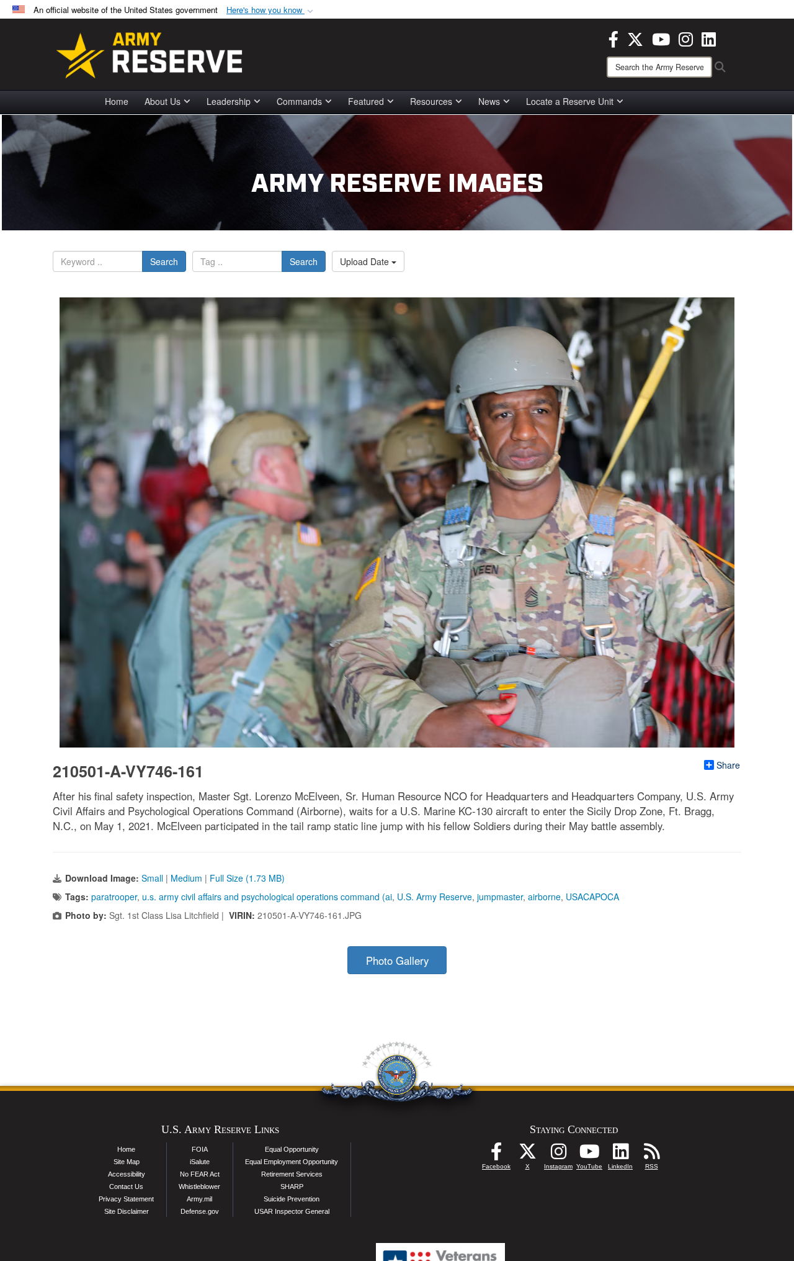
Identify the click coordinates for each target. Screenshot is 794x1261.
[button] (271, 10)
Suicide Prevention (291, 1199)
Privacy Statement (126, 1199)
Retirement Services (292, 1174)
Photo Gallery (397, 960)
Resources (431, 101)
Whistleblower (199, 1186)
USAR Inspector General (291, 1211)
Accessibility (126, 1174)
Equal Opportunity (292, 1149)
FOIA (200, 1149)
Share (728, 765)
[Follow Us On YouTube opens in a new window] (589, 1155)
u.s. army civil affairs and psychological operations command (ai (267, 896)
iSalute (200, 1161)
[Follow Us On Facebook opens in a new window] (496, 1155)
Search (164, 261)
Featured (366, 101)
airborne (544, 896)
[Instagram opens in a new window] (686, 38)
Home (116, 101)
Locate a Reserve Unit (569, 101)
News (489, 101)
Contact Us (126, 1186)
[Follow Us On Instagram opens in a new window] (558, 1155)
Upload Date (365, 261)
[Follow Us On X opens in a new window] (527, 1155)
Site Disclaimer (126, 1211)
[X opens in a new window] (635, 38)
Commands (299, 101)
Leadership (229, 101)
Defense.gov (200, 1211)
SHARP (291, 1186)
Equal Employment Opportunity (291, 1161)
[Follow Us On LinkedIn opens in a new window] (620, 1155)
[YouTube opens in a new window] (661, 38)
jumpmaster (500, 896)
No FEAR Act (200, 1174)
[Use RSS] (651, 1155)
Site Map (127, 1161)
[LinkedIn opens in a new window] (709, 38)
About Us (163, 101)
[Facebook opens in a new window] (613, 38)
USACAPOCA (592, 896)
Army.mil (199, 1199)
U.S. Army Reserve (434, 896)
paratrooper (114, 896)
